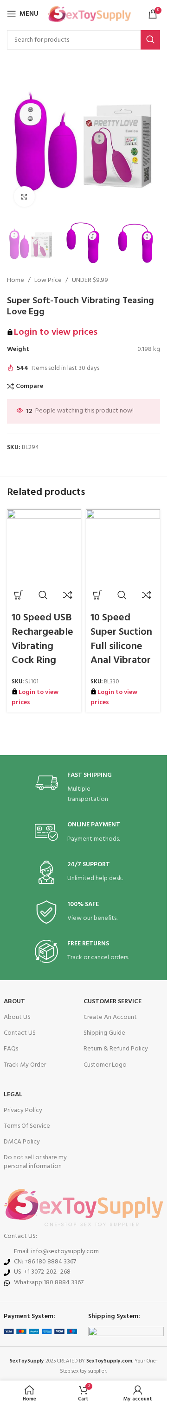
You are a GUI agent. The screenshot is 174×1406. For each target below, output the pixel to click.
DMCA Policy (22, 1142)
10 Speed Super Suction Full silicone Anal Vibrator (121, 639)
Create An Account (110, 1017)
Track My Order (25, 1065)
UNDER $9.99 (90, 280)
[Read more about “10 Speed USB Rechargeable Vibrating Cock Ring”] (18, 594)
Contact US (20, 1033)
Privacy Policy (23, 1110)
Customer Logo (105, 1065)
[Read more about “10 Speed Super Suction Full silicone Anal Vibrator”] (97, 594)
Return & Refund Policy (116, 1049)
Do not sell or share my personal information (35, 1161)
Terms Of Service (27, 1126)
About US (17, 1017)
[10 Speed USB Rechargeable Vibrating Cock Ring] (44, 546)
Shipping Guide (104, 1033)
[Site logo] (89, 14)
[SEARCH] (150, 40)
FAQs (11, 1049)
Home (15, 280)
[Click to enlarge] (24, 196)
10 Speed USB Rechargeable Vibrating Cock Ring (42, 639)
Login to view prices (55, 332)
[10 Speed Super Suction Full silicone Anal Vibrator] (123, 546)
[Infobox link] (83, 788)
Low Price (48, 280)
